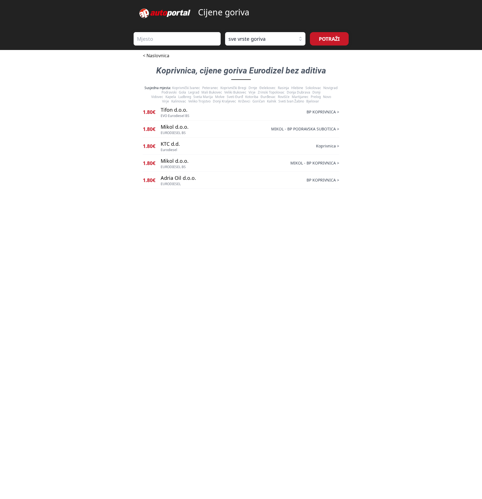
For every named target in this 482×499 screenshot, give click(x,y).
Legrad (193, 92)
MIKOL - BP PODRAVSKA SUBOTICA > (305, 129)
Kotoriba (251, 96)
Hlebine (297, 87)
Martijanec (300, 96)
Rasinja (283, 87)
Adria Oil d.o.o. (178, 178)
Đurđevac (268, 96)
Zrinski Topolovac (271, 92)
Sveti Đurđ (235, 96)
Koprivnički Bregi (233, 87)
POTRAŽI (329, 38)
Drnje (253, 87)
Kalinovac (178, 101)
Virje (252, 92)
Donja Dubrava (298, 92)
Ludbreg (184, 96)
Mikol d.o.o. (175, 126)
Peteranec (210, 87)
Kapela (170, 96)
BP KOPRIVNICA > (323, 111)
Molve (220, 96)
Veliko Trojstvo (199, 101)
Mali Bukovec (211, 92)
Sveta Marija (203, 96)
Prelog (316, 96)
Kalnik (271, 101)
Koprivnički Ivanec (186, 87)
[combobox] (177, 39)
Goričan (258, 101)
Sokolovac (313, 87)
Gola (182, 92)
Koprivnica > (327, 146)
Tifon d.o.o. (174, 109)
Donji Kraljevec (224, 101)
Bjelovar (312, 101)
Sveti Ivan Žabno (291, 101)
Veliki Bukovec (235, 92)
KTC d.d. (170, 143)
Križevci (244, 101)
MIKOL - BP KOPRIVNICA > (314, 163)
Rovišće (284, 96)
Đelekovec (267, 87)
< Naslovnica (156, 55)
